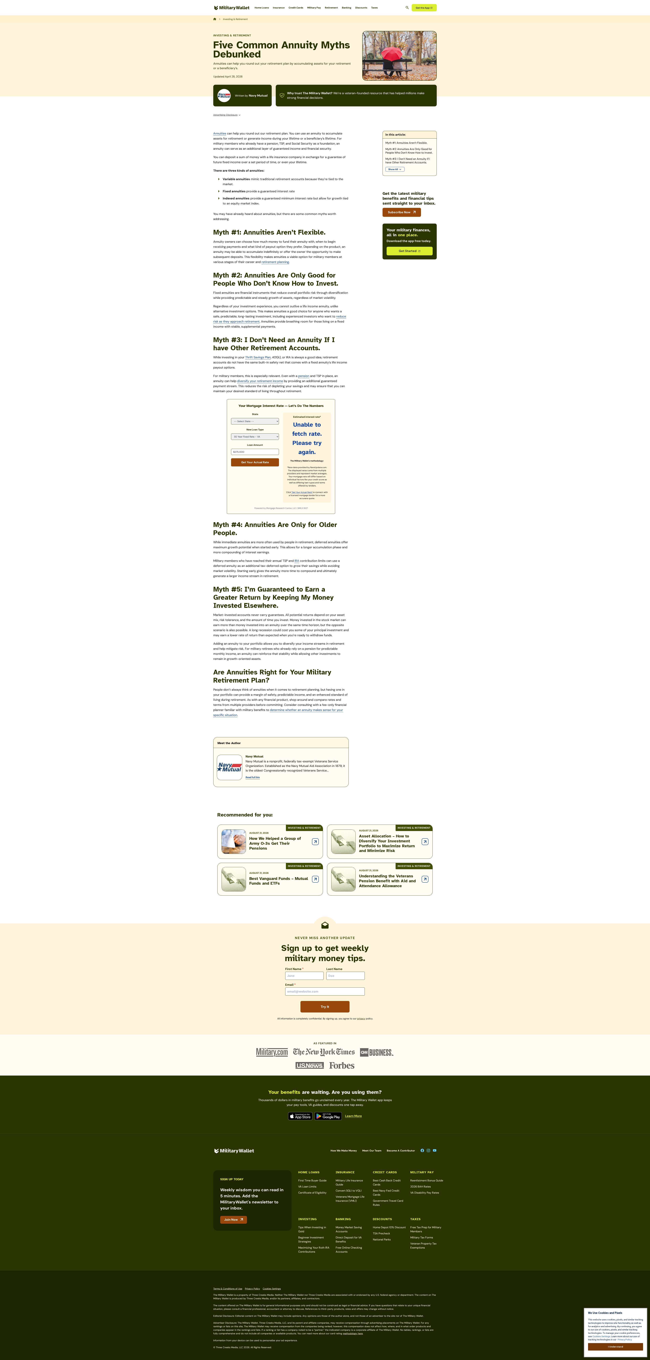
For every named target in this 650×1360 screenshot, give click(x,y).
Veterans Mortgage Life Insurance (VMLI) (350, 1199)
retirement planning (275, 262)
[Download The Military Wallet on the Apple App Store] (300, 1116)
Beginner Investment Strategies (311, 1239)
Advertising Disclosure (225, 114)
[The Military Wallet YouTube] (434, 1150)
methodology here (353, 1333)
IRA (297, 561)
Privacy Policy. (624, 1339)
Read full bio (253, 777)
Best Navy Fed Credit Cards (386, 1192)
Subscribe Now (399, 212)
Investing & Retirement (232, 35)
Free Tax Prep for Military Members (425, 1229)
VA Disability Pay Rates (424, 1192)
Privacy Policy (252, 1288)
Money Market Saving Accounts (349, 1229)
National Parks (382, 1239)
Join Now (231, 1220)
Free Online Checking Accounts (349, 1249)
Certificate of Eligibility (312, 1192)
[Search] (407, 7)
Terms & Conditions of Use (227, 1288)
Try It (325, 1007)
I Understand (615, 1346)
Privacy (361, 1018)
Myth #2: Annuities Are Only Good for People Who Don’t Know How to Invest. (408, 150)
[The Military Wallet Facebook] (422, 1150)
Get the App (423, 7)
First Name (294, 969)
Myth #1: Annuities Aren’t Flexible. (406, 143)
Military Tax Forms (421, 1237)
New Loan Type (255, 429)
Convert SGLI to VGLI (349, 1190)
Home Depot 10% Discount (389, 1227)
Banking (346, 7)
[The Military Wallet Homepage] (232, 8)
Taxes (374, 7)
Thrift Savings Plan (258, 357)
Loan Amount (255, 444)
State (255, 414)
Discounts (361, 7)
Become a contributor (401, 1150)
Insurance (279, 7)
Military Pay (314, 7)
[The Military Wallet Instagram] (428, 1150)
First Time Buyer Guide (312, 1180)
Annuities (219, 133)
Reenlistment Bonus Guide (426, 1180)
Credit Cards (296, 7)
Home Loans (262, 7)
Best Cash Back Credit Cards (387, 1182)
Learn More (353, 1116)
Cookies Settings (272, 1288)
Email (290, 985)
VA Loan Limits (307, 1186)
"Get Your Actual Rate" (302, 492)
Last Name (334, 969)
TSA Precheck (381, 1233)
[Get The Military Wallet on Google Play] (328, 1116)
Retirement (331, 7)
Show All (393, 169)
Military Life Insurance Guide (349, 1182)
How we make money (344, 1150)
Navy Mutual (258, 96)
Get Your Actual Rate (255, 462)
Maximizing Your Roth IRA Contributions (313, 1249)
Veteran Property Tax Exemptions (423, 1245)
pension (303, 376)
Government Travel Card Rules (388, 1203)
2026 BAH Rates (420, 1186)
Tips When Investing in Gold (312, 1229)
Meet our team (371, 1150)
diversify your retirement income (260, 381)
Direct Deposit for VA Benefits (349, 1239)
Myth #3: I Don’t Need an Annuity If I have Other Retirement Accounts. (407, 160)
